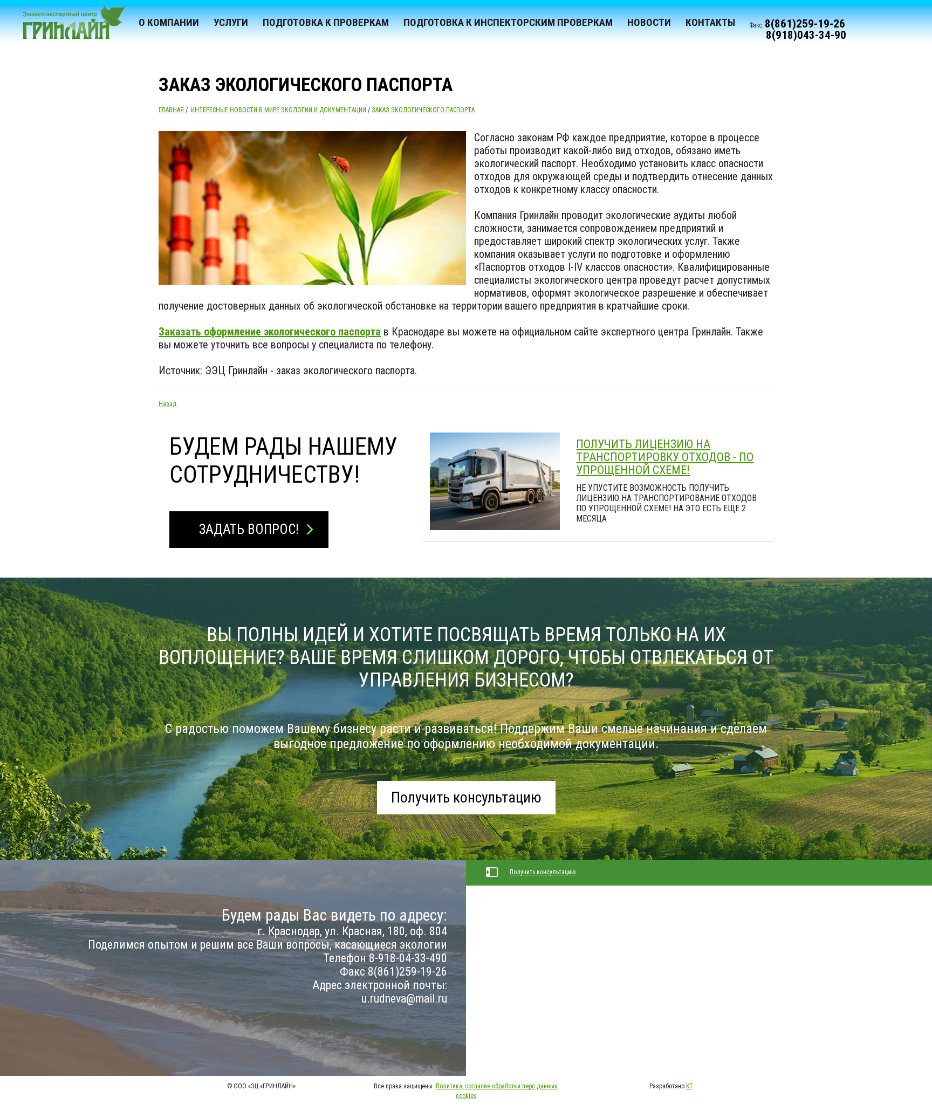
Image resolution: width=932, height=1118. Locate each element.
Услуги (231, 22)
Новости (649, 22)
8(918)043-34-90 (806, 35)
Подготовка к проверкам (326, 22)
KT (689, 1086)
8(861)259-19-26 (805, 23)
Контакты (710, 22)
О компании (169, 22)
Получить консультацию (466, 797)
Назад (167, 404)
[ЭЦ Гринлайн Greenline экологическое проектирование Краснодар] (69, 27)
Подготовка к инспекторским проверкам (508, 22)
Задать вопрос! (249, 529)
